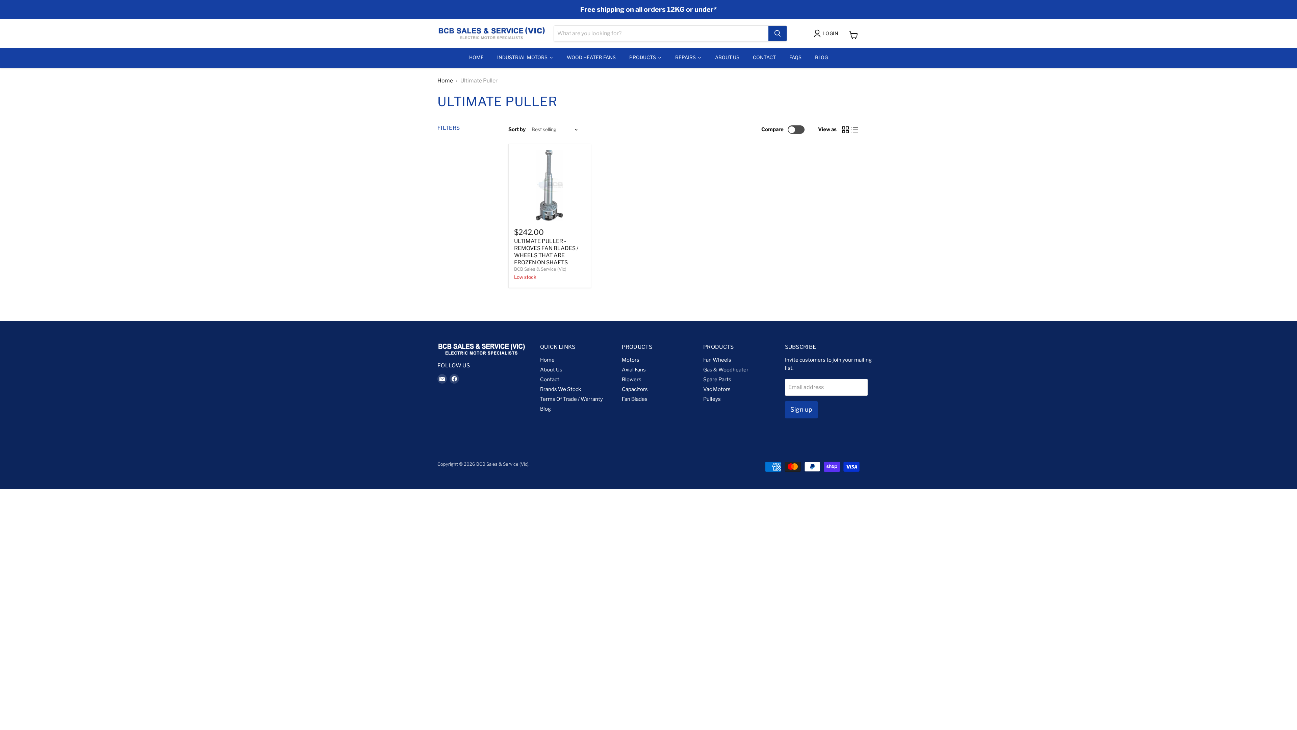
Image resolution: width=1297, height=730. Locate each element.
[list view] (855, 130)
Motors (630, 360)
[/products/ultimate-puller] (549, 185)
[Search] (777, 33)
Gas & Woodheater (725, 370)
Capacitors (635, 389)
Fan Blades (634, 399)
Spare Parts (717, 379)
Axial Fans (634, 370)
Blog (545, 409)
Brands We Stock (560, 389)
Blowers (631, 379)
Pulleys (712, 399)
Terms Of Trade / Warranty (571, 399)
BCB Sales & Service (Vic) (540, 269)
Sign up (801, 409)
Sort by (517, 129)
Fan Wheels (717, 360)
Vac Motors (717, 389)
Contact (549, 379)
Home (445, 81)
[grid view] (845, 130)
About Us (551, 370)
